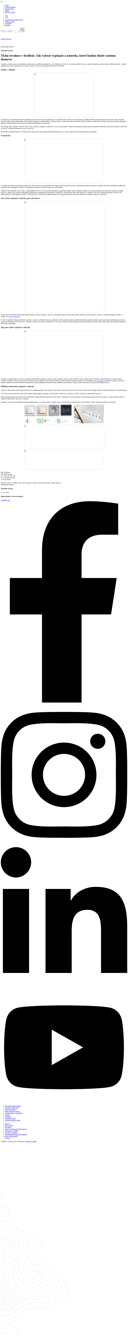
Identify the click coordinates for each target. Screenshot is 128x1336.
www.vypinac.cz (14, 316)
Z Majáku (8, 1117)
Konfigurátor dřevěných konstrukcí (16, 1134)
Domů (7, 5)
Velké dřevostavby (10, 1109)
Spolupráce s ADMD (11, 1131)
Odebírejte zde (5, 500)
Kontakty (8, 25)
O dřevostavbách (10, 7)
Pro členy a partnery (11, 1133)
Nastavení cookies (31, 1141)
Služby (7, 10)
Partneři (7, 1115)
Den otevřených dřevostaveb (14, 20)
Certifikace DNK (10, 1118)
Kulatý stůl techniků (11, 1136)
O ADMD (8, 23)
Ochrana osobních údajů (12, 1120)
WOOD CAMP (10, 12)
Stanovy (7, 1124)
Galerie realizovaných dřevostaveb (16, 1129)
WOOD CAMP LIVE (12, 1108)
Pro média (8, 1127)
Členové (7, 1138)
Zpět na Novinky (6, 39)
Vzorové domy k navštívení (13, 1113)
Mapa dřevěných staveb (12, 1111)
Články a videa (9, 21)
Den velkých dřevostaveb (13, 1106)
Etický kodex (9, 1125)
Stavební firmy (9, 9)
